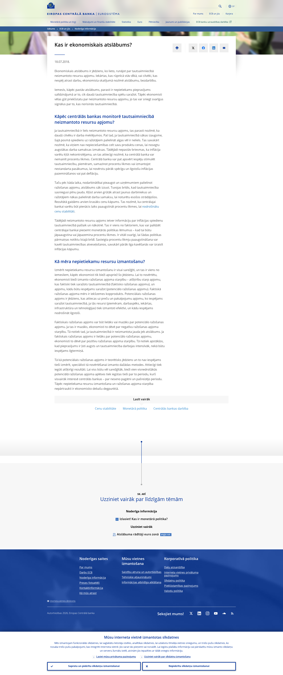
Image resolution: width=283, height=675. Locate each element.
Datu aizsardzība (174, 567)
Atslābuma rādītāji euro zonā (138, 534)
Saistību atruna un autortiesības (141, 572)
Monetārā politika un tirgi (63, 22)
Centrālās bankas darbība (170, 408)
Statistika (126, 22)
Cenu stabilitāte (105, 408)
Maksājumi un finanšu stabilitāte (99, 22)
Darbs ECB (85, 572)
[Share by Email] (224, 47)
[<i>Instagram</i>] (207, 613)
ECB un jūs (214, 14)
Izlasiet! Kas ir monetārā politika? (144, 519)
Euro (140, 22)
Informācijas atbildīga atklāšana (141, 582)
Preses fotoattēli (89, 583)
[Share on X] (193, 47)
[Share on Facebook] (203, 47)
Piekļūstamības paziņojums (181, 586)
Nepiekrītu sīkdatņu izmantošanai (189, 666)
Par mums (198, 14)
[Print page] (177, 47)
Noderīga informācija (85, 29)
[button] (225, 6)
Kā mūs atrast (88, 593)
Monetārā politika (135, 408)
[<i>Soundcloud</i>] (224, 613)
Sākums (51, 29)
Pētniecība (154, 22)
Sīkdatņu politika (174, 580)
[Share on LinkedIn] (213, 47)
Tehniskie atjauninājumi (137, 577)
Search (220, 6)
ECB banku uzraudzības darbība (212, 22)
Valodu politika (173, 591)
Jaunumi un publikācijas (178, 22)
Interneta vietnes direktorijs (62, 601)
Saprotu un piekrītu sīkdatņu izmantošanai (94, 666)
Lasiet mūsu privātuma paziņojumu (116, 657)
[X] (191, 613)
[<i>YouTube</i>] (215, 613)
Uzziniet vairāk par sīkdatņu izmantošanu (167, 657)
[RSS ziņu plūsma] (232, 613)
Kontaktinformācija (91, 588)
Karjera (229, 14)
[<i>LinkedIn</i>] (199, 613)
